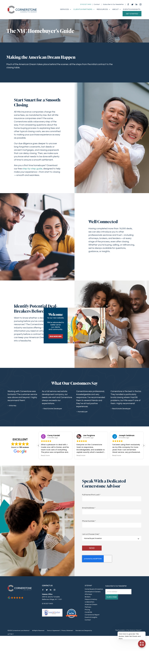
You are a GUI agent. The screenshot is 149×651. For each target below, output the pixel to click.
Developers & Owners (92, 592)
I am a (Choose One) (91, 534)
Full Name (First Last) (91, 495)
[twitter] (132, 4)
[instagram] (140, 4)
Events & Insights (91, 617)
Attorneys (88, 594)
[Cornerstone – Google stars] (16, 597)
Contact (97, 4)
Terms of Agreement (53, 630)
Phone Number (89, 521)
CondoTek (88, 612)
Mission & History (91, 599)
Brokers (87, 597)
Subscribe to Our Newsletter (113, 4)
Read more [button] (45, 456)
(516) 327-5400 (85, 4)
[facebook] (128, 4)
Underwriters (89, 602)
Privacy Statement (67, 630)
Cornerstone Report (92, 615)
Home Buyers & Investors (94, 589)
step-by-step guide (32, 168)
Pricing (87, 609)
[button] (143, 445)
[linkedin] (136, 4)
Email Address (88, 508)
